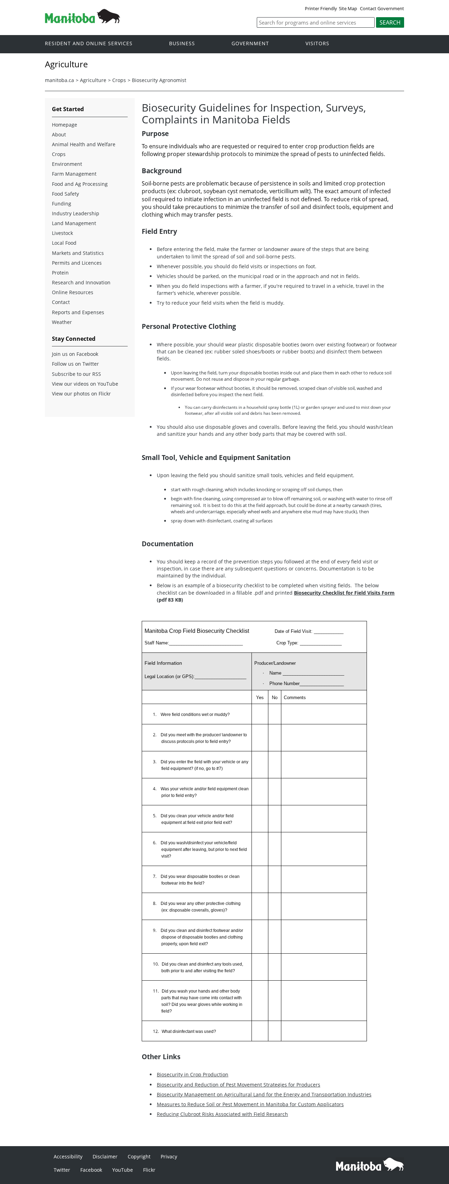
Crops (119, 80)
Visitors (317, 43)
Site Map (348, 8)
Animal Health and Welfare (83, 144)
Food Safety (65, 193)
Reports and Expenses (78, 312)
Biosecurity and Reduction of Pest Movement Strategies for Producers (238, 1084)
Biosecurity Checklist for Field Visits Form (344, 592)
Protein (60, 272)
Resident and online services (89, 43)
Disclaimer (105, 1156)
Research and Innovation (81, 282)
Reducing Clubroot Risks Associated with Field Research (222, 1114)
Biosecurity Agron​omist (159, 80)
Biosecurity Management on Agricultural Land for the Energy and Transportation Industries (264, 1094)
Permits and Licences (77, 262)
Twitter (62, 1169)
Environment (67, 164)
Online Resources (72, 292)
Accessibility (68, 1156)
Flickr (149, 1169)
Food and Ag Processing (80, 184)
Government (250, 43)
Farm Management (74, 173)
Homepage (64, 124)
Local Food (64, 242)
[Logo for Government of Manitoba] (82, 21)
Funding (61, 203)
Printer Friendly (321, 8)
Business (182, 43)
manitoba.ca (59, 80)
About (59, 134)
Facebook (91, 1169)
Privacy (169, 1156)
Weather (62, 322)
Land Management (74, 223)
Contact (61, 302)
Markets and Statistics (78, 253)
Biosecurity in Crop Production (192, 1074)
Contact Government (382, 8)
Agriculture (93, 80)
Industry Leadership (75, 213)
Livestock (62, 233)
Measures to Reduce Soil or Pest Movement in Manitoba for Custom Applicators (250, 1104)
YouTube (122, 1169)
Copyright (139, 1156)
